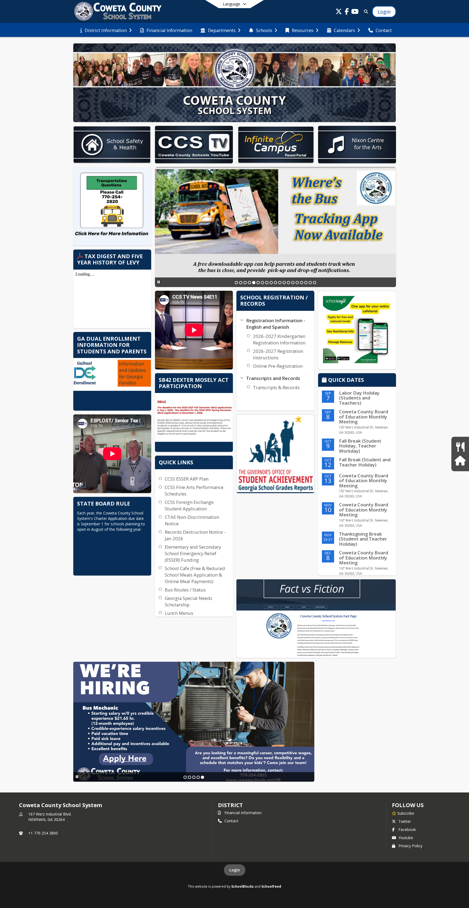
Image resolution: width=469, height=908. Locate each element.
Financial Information (243, 812)
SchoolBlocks (242, 886)
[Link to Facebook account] (347, 12)
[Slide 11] (279, 282)
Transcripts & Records (276, 387)
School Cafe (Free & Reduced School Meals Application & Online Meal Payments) (195, 574)
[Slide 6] (258, 282)
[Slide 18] (310, 282)
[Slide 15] (297, 282)
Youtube (405, 837)
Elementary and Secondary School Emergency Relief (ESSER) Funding (193, 553)
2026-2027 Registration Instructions (278, 354)
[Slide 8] (266, 282)
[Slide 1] (236, 282)
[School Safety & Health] (460, 461)
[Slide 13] (288, 282)
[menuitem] (106, 30)
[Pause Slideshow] (158, 281)
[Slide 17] (306, 282)
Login (234, 869)
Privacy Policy (410, 845)
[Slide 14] (292, 282)
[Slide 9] (271, 282)
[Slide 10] (275, 282)
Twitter (404, 821)
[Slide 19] (314, 282)
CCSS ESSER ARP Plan (186, 479)
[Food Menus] (460, 447)
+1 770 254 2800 (43, 833)
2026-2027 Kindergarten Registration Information (279, 339)
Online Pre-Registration (278, 366)
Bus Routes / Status (185, 590)
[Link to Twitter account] (339, 12)
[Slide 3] (245, 282)
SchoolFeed (271, 886)
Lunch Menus (179, 613)
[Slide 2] (240, 282)
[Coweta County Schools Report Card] (275, 453)
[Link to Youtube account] (355, 12)
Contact (231, 820)
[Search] (365, 11)
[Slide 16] (301, 282)
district (230, 805)
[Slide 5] (253, 282)
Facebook (407, 829)
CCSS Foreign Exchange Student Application (189, 505)
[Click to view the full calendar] (325, 380)
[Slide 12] (284, 282)
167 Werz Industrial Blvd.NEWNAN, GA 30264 (49, 816)
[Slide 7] (262, 282)
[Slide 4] (249, 282)
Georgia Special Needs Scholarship (188, 601)
